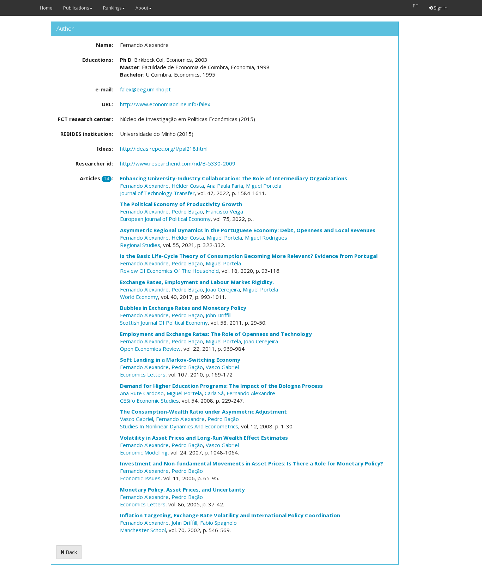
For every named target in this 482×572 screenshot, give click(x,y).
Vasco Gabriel (222, 367)
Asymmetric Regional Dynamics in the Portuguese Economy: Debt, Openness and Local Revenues (247, 230)
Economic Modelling (144, 452)
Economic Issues (140, 478)
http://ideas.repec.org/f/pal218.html (163, 148)
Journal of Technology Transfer (157, 193)
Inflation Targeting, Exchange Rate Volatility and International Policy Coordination (230, 515)
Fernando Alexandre (144, 185)
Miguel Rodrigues (266, 237)
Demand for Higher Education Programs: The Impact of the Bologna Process (221, 385)
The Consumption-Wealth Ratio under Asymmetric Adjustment (203, 411)
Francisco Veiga (224, 211)
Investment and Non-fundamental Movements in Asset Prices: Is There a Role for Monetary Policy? (251, 463)
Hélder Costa (187, 185)
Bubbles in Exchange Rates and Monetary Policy (183, 307)
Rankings (112, 8)
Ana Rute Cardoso (142, 393)
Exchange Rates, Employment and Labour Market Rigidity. (197, 281)
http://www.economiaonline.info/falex (165, 104)
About (141, 8)
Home (46, 8)
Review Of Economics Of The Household (169, 270)
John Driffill (218, 315)
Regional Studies (140, 244)
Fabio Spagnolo (218, 522)
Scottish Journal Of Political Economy (164, 322)
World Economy (139, 296)
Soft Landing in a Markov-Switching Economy (180, 359)
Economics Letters (142, 374)
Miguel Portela (263, 185)
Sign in (440, 8)
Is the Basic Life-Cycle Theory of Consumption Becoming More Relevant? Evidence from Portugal (249, 255)
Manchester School (143, 530)
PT (415, 5)
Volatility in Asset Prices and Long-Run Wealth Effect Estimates (204, 437)
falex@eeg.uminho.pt (145, 89)
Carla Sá (214, 393)
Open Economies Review (150, 348)
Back (70, 551)
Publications (76, 8)
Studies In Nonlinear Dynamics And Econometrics (179, 426)
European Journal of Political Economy (165, 218)
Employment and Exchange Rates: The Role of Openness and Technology (216, 333)
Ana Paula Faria (225, 185)
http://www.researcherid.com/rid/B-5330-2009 (177, 163)
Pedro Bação (187, 211)
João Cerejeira (223, 289)
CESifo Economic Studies (149, 400)
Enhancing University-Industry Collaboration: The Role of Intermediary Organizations (233, 178)
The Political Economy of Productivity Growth (181, 203)
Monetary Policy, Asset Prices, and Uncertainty (182, 489)
